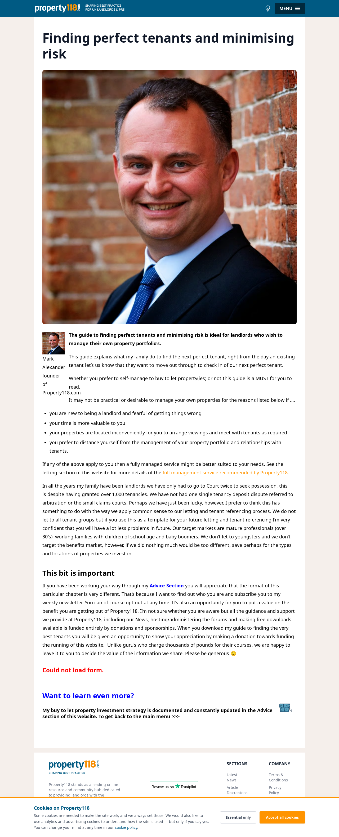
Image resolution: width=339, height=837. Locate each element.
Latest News (232, 777)
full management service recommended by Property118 (225, 472)
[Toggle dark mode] (267, 8)
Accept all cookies (282, 817)
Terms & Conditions (278, 777)
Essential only (238, 817)
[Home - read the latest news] (148, 8)
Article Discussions (237, 790)
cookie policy (126, 827)
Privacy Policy (275, 790)
